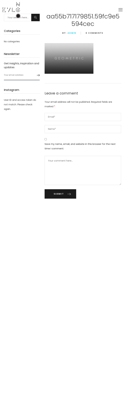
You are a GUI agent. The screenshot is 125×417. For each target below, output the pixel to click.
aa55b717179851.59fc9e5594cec (82, 20)
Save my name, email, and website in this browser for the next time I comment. (80, 146)
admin (72, 33)
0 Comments (94, 33)
